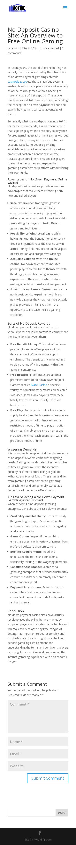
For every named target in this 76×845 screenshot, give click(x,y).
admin (15, 48)
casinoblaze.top (17, 81)
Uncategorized (50, 48)
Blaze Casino (39, 385)
